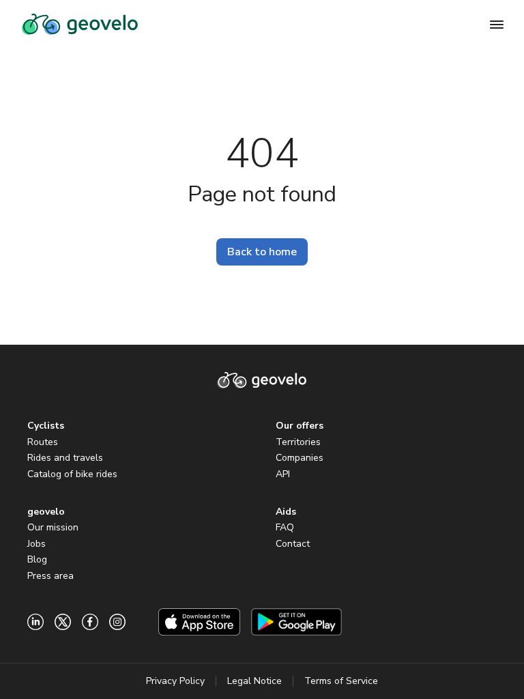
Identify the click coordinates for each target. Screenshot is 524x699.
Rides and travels (65, 458)
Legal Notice (254, 680)
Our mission (52, 527)
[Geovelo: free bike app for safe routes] (80, 24)
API (283, 474)
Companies (299, 458)
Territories (298, 442)
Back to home (262, 251)
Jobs (36, 544)
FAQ (285, 527)
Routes (42, 442)
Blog (37, 559)
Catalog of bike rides (72, 474)
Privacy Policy (175, 680)
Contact (293, 544)
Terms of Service (341, 680)
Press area (50, 576)
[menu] (496, 24)
